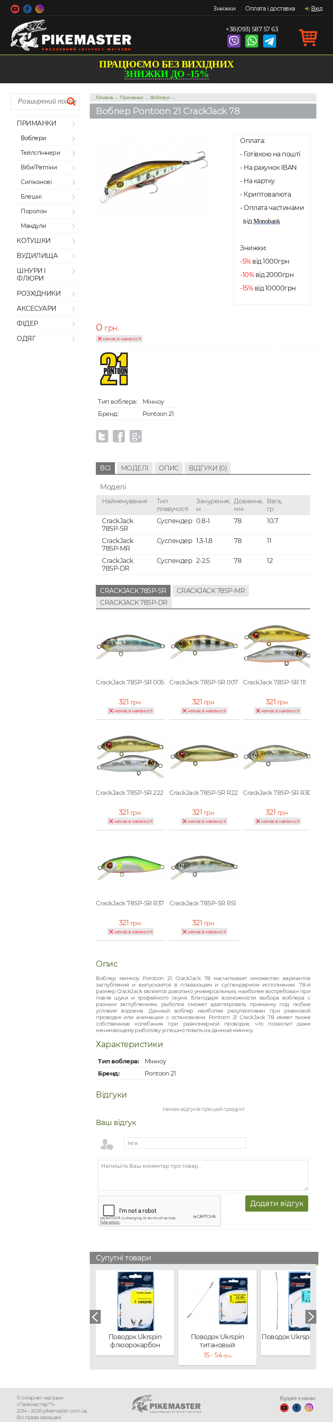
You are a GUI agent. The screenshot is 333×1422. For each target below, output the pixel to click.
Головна (104, 97)
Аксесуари (36, 308)
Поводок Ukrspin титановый (217, 1341)
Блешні (31, 196)
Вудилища (37, 256)
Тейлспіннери (40, 152)
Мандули (33, 225)
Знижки (224, 8)
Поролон (34, 211)
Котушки (34, 241)
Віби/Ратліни (39, 167)
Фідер (27, 323)
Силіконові (36, 182)
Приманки (36, 123)
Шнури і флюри (31, 274)
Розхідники (39, 293)
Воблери (33, 138)
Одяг (26, 338)
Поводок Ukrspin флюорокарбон (135, 1341)
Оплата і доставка (270, 8)
